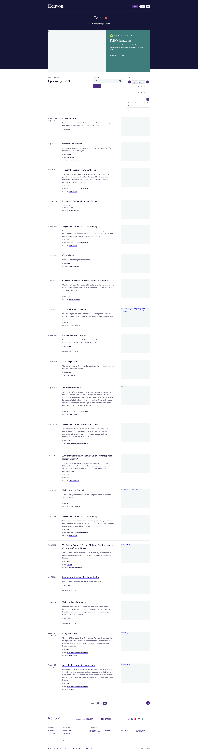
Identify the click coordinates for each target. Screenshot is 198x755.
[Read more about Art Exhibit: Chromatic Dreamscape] (135, 673)
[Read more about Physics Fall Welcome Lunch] (135, 343)
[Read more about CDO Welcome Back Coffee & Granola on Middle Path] (135, 288)
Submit (97, 86)
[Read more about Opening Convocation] (135, 151)
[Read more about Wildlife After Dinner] (135, 395)
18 (135, 99)
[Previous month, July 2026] (129, 82)
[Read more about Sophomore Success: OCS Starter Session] (135, 585)
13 (141, 95)
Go (105, 703)
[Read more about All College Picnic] (135, 369)
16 (128, 99)
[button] (148, 6)
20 (141, 99)
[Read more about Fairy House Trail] (135, 641)
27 (141, 102)
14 (144, 95)
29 (147, 102)
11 (135, 95)
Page (92, 703)
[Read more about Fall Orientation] (77, 51)
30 (128, 105)
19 (138, 99)
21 (144, 99)
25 (135, 102)
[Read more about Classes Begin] (135, 263)
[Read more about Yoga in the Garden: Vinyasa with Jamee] (135, 177)
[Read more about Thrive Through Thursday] (135, 317)
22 (147, 99)
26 (138, 102)
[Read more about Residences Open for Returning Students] (135, 209)
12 (138, 95)
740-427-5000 (106, 719)
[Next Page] (148, 703)
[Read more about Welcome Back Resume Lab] (135, 610)
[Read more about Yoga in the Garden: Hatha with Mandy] (135, 234)
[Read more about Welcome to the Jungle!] (135, 498)
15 (147, 95)
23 (128, 102)
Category (96, 77)
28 (144, 102)
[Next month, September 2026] (147, 82)
